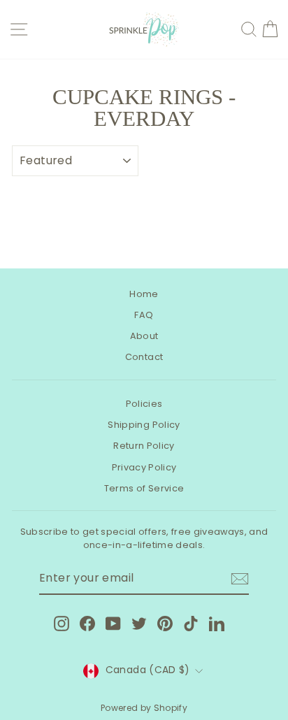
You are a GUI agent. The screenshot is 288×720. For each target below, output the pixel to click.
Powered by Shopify (144, 708)
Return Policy (144, 446)
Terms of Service (144, 488)
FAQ (143, 315)
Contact (144, 357)
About (144, 336)
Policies (144, 404)
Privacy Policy (144, 467)
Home (143, 294)
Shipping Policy (144, 425)
